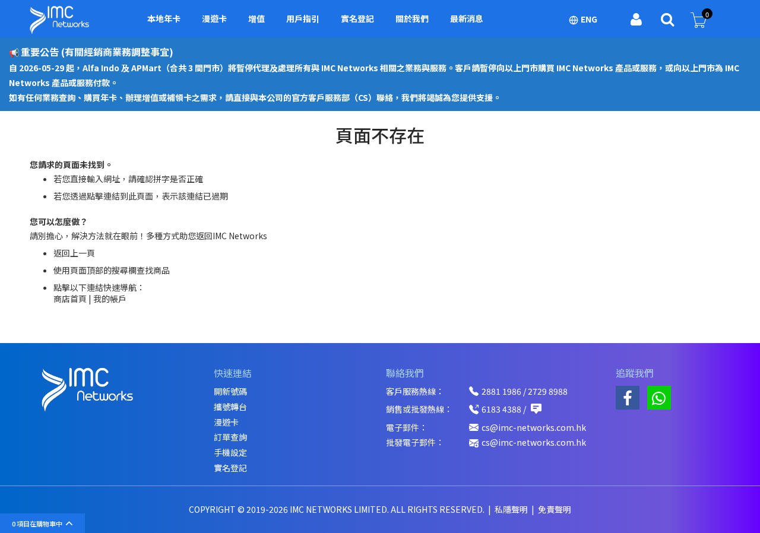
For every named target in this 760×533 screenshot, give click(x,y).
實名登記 (230, 468)
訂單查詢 (230, 437)
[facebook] (627, 398)
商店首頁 (70, 298)
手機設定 (230, 452)
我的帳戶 (109, 298)
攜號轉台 (230, 407)
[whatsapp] (659, 398)
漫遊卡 (226, 422)
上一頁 (82, 253)
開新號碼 (230, 391)
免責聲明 (554, 509)
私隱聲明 (512, 509)
